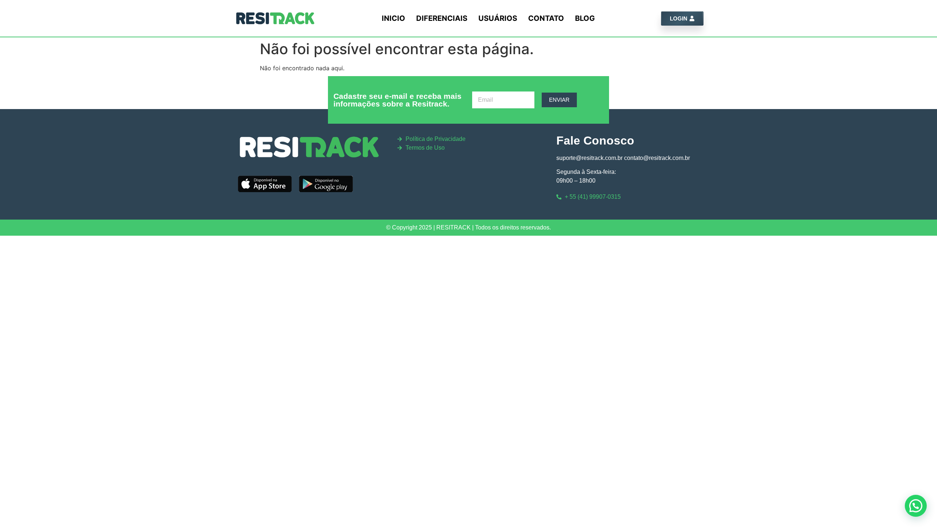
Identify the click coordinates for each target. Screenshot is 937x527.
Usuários (497, 18)
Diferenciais (441, 18)
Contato (546, 18)
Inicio (393, 18)
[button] (916, 506)
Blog (585, 18)
